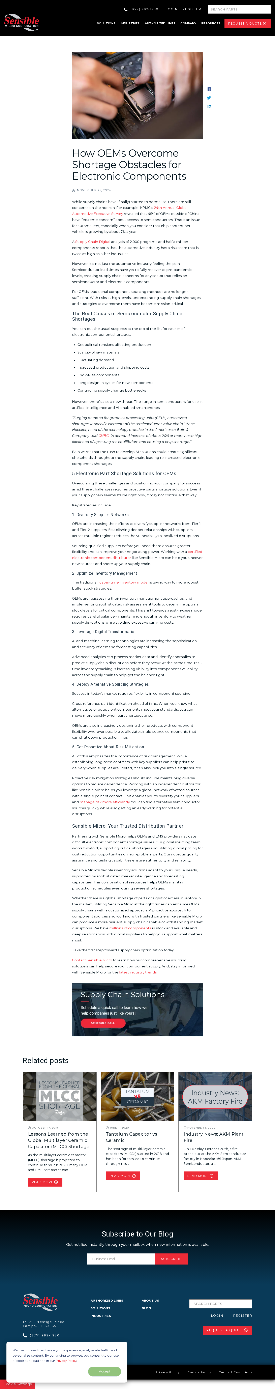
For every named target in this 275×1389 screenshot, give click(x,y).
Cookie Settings (17, 1384)
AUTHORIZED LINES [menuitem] (107, 1300)
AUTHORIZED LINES (160, 23)
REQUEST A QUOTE (245, 23)
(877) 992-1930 (144, 9)
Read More (42, 1182)
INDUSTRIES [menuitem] (101, 1316)
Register (191, 9)
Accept (104, 1371)
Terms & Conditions (235, 1372)
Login (172, 9)
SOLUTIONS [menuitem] (100, 1308)
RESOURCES (210, 23)
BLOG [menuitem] (146, 1308)
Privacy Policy (66, 1361)
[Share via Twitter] (209, 97)
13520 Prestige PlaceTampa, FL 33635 (44, 1324)
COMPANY (188, 23)
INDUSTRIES (130, 23)
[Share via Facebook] (209, 89)
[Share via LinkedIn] (209, 106)
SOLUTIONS (106, 23)
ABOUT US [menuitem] (150, 1300)
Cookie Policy (200, 1372)
